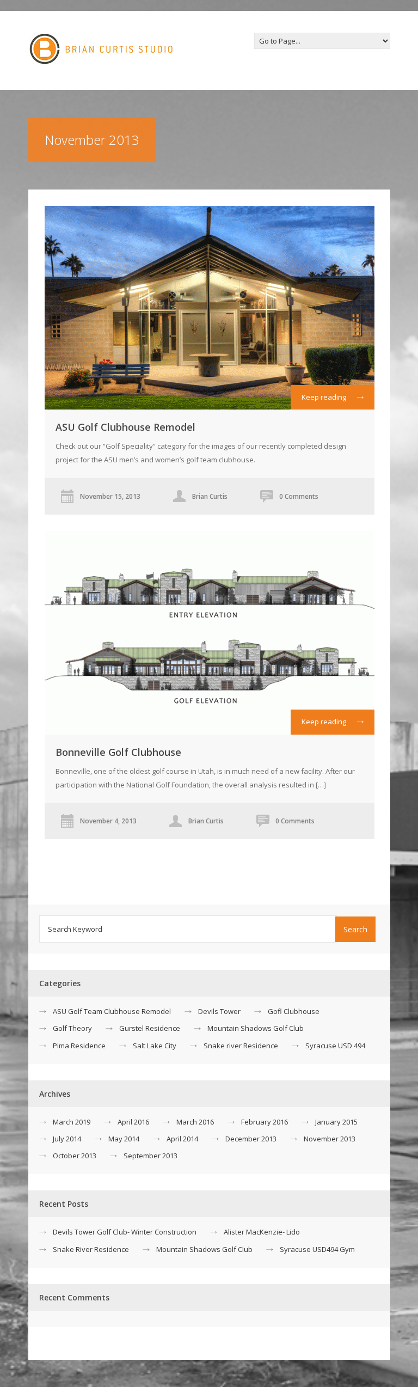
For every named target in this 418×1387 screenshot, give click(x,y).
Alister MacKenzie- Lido (262, 1232)
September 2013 (150, 1155)
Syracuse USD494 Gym (317, 1249)
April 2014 (182, 1139)
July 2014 (67, 1139)
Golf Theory (72, 1028)
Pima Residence (79, 1045)
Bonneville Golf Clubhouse (118, 752)
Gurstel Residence (149, 1028)
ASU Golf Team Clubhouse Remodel (112, 1011)
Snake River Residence (91, 1249)
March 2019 (71, 1122)
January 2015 (336, 1122)
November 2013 (329, 1139)
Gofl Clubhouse (293, 1011)
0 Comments (298, 496)
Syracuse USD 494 (335, 1045)
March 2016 (195, 1122)
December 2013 (250, 1139)
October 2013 (74, 1155)
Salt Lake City (154, 1045)
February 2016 (264, 1122)
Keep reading (324, 397)
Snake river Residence (241, 1045)
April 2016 (133, 1122)
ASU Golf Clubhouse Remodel (125, 426)
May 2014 (123, 1139)
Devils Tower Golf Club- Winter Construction (124, 1232)
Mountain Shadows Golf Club (255, 1028)
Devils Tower (219, 1011)
